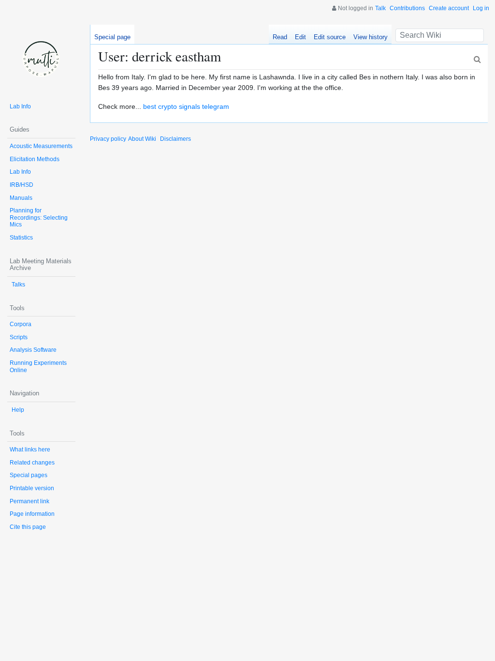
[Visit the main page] (41, 59)
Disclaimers (175, 138)
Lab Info (20, 106)
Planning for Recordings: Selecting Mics (39, 217)
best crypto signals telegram (186, 106)
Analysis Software (33, 349)
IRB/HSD (21, 184)
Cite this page (28, 527)
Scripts (19, 337)
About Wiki (142, 138)
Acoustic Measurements (41, 146)
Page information (32, 514)
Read (280, 37)
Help (18, 409)
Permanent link (29, 501)
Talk (380, 8)
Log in (481, 8)
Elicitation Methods (34, 159)
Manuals (21, 198)
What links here (30, 449)
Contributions (407, 8)
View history (370, 37)
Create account (449, 8)
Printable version (32, 488)
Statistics (21, 237)
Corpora (20, 324)
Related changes (32, 462)
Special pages (28, 475)
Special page (112, 37)
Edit (300, 37)
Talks (18, 284)
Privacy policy (108, 138)
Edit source (330, 37)
